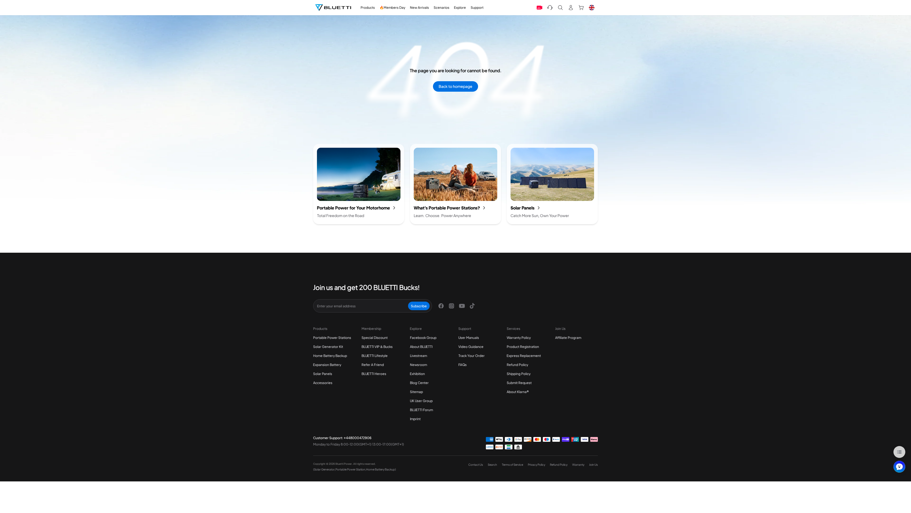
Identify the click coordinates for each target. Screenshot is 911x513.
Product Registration (523, 346)
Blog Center (419, 382)
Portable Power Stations (332, 337)
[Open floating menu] (899, 452)
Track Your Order (471, 355)
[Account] (571, 7)
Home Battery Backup (330, 355)
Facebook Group (423, 337)
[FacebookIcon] (441, 306)
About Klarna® (518, 392)
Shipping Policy (518, 373)
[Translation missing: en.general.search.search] (560, 7)
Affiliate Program (568, 337)
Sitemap (416, 392)
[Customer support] (550, 7)
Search (492, 464)
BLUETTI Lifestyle (375, 355)
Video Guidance (470, 346)
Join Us (593, 464)
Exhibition (417, 373)
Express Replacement (524, 355)
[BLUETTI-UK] (333, 8)
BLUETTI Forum (421, 410)
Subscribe (419, 306)
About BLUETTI (421, 346)
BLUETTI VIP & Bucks (377, 346)
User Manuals (468, 337)
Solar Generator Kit (328, 346)
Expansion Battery (327, 364)
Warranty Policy (519, 337)
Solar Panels (322, 373)
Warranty (578, 464)
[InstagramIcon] (451, 306)
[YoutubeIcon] (462, 306)
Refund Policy (517, 364)
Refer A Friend (373, 364)
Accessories (322, 382)
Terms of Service (512, 464)
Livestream (418, 355)
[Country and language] (591, 7)
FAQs (462, 364)
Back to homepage (455, 86)
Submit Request (519, 382)
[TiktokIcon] (472, 306)
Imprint (415, 419)
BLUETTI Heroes (374, 373)
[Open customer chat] (899, 467)
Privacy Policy (536, 464)
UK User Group (421, 401)
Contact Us (475, 464)
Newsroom (418, 364)
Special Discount (375, 337)
